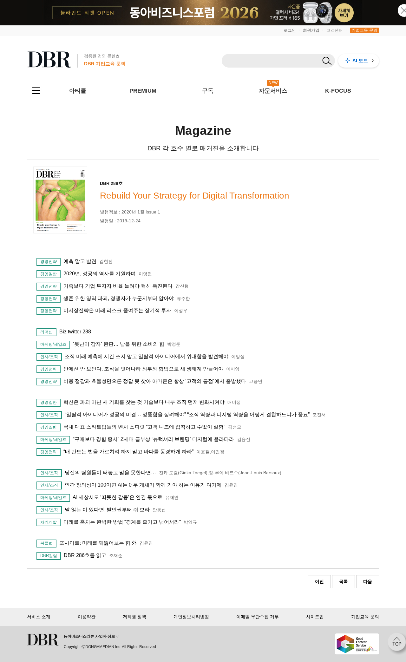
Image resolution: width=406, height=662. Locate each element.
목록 (343, 581)
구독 (207, 91)
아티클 (77, 91)
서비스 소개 (38, 616)
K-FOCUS (338, 91)
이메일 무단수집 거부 (257, 616)
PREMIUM (142, 91)
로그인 (290, 30)
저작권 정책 (134, 616)
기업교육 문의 (364, 30)
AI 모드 (360, 60)
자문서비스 (273, 91)
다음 (367, 581)
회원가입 (311, 30)
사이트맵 (315, 616)
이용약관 (86, 616)
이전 (319, 581)
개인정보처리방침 (191, 616)
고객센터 (334, 30)
